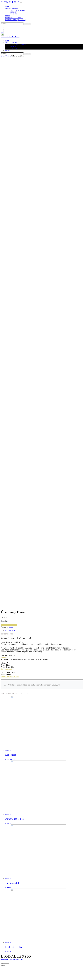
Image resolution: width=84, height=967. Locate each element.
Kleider (8, 56)
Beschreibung (10, 630)
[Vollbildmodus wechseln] (6, 963)
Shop (3, 56)
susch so (13, 14)
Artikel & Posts (11, 8)
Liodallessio (10, 2)
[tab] (44, 631)
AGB (22, 959)
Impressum (5, 959)
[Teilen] (4, 963)
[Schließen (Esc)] (2, 963)
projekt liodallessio (14, 18)
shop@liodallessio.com (10, 677)
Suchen (28, 24)
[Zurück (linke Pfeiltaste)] (2, 965)
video (7, 16)
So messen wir (6, 669)
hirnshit (13, 12)
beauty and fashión (18, 10)
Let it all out (15, 20)
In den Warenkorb (9, 625)
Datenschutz (14, 959)
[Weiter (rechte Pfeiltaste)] (4, 965)
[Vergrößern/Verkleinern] (8, 963)
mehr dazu (5, 657)
